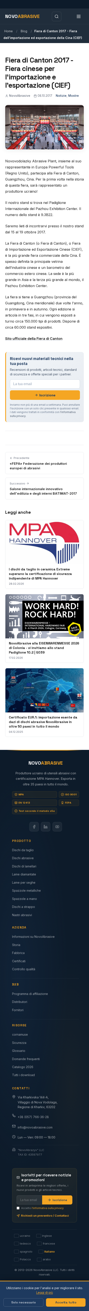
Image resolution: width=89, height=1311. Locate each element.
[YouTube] (57, 826)
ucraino (25, 1235)
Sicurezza (19, 1043)
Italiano (49, 1251)
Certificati (18, 961)
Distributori (19, 1002)
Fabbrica (18, 953)
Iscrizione (47, 395)
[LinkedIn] (45, 826)
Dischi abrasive (23, 858)
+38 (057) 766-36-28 (33, 1117)
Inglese (47, 1235)
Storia (16, 945)
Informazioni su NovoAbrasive (33, 936)
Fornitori (18, 1010)
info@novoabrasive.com (35, 1127)
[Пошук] (56, 16)
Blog (24, 31)
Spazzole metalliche (26, 890)
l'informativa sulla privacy (48, 1207)
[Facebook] (34, 826)
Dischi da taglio (23, 850)
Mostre (73, 95)
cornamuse (20, 1034)
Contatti (21, 1088)
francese (49, 1243)
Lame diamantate (24, 874)
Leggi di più (44, 1292)
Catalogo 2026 (22, 1067)
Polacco (25, 1259)
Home (8, 31)
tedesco (25, 1243)
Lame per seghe (23, 882)
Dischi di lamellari (24, 866)
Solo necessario (23, 1302)
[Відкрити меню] (78, 16)
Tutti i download (23, 1075)
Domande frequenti (26, 1059)
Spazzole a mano (24, 899)
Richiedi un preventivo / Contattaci (45, 1215)
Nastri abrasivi (22, 915)
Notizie (61, 95)
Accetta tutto (65, 1302)
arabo (47, 1259)
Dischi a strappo (23, 907)
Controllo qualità (23, 969)
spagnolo (26, 1251)
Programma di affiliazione (30, 994)
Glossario (18, 1051)
